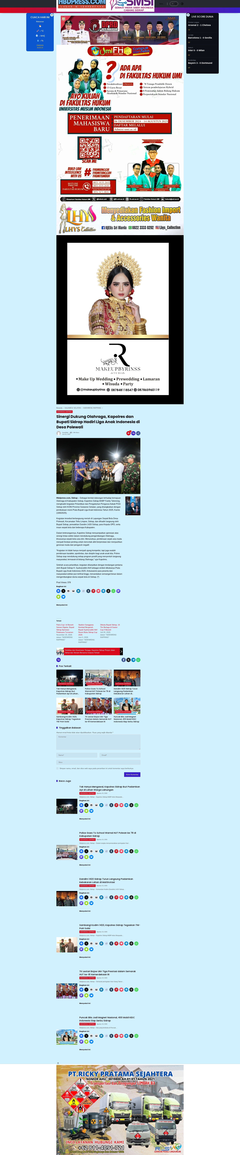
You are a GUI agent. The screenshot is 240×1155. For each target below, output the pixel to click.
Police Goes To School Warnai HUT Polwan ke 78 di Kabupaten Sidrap (97, 691)
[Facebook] (124, 660)
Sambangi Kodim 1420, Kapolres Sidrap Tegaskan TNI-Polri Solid (68, 719)
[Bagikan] (138, 433)
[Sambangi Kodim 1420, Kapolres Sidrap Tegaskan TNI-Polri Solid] (69, 706)
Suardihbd (65, 432)
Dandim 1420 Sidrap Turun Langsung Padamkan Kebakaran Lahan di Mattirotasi (126, 691)
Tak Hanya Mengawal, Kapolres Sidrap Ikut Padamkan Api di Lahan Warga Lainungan (67, 691)
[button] (175, 4)
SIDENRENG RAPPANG (64, 411)
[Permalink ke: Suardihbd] (59, 433)
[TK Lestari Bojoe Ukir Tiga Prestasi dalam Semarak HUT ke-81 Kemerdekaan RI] (98, 706)
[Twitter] (128, 660)
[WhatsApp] (138, 660)
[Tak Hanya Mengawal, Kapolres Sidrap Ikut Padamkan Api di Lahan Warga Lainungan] (69, 678)
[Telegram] (133, 660)
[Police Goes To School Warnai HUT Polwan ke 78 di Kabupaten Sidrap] (98, 678)
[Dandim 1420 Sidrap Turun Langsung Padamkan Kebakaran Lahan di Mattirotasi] (127, 678)
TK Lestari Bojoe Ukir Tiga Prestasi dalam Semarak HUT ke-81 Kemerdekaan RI (98, 719)
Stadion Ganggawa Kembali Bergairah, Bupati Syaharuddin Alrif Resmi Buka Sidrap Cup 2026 (87, 630)
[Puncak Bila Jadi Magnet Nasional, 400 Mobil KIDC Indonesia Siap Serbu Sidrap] (127, 706)
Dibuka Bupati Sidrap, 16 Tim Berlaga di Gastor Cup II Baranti (110, 627)
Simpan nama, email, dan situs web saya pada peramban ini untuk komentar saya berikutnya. (97, 768)
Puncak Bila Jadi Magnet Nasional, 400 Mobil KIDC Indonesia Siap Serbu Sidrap (126, 719)
